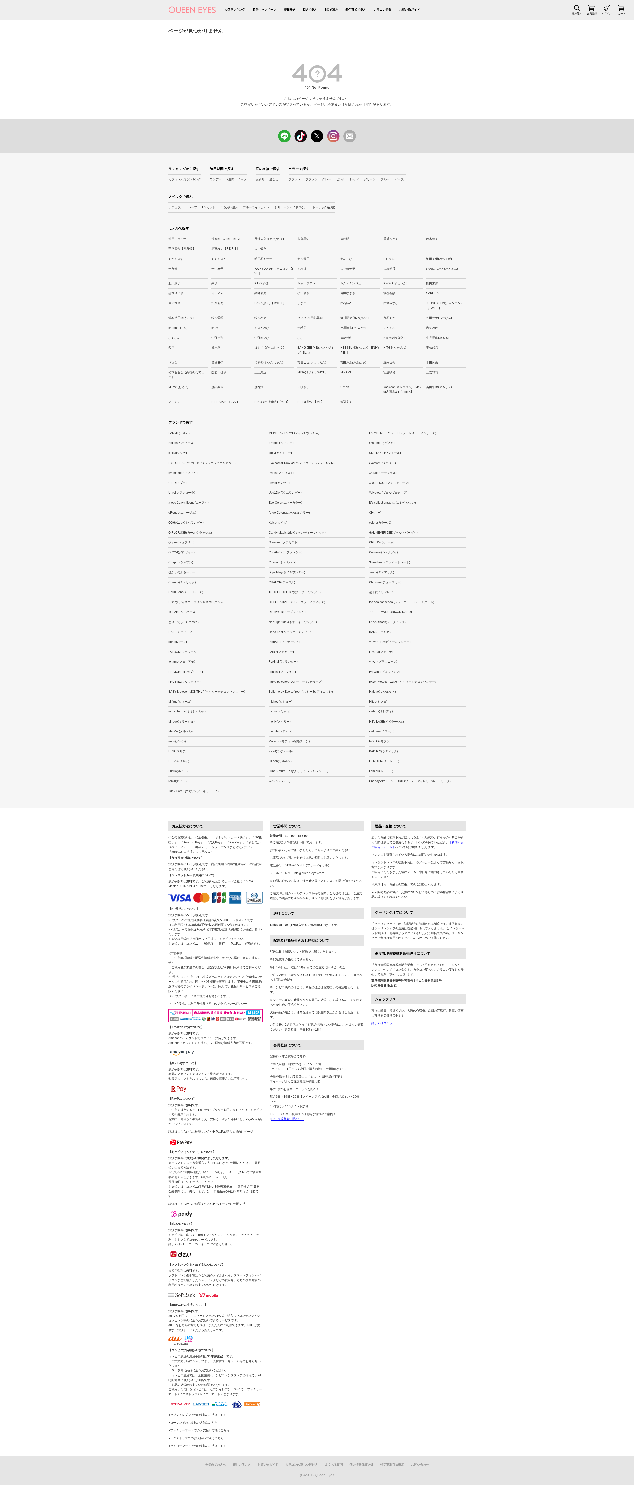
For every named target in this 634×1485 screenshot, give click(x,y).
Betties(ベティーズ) (181, 443)
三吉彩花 (432, 372)
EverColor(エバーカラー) (285, 502)
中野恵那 (217, 338)
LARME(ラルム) (179, 433)
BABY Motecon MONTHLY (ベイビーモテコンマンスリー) (206, 691)
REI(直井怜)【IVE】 (310, 402)
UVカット (208, 207)
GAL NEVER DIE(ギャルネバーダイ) (393, 532)
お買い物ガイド (409, 9)
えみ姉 (301, 268)
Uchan (344, 387)
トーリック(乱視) (323, 207)
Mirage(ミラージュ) (181, 721)
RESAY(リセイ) (178, 761)
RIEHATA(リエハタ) (224, 402)
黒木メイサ (175, 293)
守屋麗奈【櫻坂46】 (182, 248)
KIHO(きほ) (261, 283)
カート (621, 13)
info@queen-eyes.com (309, 873)
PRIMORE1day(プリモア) (185, 672)
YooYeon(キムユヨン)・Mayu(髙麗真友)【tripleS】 (402, 389)
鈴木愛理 (217, 318)
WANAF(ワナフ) (279, 781)
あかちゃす (175, 259)
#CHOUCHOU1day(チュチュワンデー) (295, 592)
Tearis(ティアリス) (381, 572)
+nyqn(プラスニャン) (383, 661)
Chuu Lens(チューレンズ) (185, 592)
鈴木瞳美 (432, 239)
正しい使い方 (242, 1464)
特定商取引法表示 (392, 1464)
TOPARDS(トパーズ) (182, 612)
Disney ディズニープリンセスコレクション (197, 602)
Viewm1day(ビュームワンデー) (390, 642)
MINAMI (345, 372)
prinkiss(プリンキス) (282, 672)
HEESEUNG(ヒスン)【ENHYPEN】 (359, 350)
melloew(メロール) (381, 731)
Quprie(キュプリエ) (181, 542)
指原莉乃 (217, 303)
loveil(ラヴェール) (281, 751)
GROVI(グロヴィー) (181, 552)
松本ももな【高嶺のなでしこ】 (186, 375)
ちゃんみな (261, 328)
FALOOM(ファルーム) (182, 652)
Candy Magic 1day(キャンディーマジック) (297, 532)
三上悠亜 (260, 372)
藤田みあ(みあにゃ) (353, 362)
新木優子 (303, 259)
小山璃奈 (303, 293)
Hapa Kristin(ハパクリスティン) (290, 632)
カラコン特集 (383, 9)
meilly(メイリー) (280, 721)
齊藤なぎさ (347, 293)
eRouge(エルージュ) (182, 512)
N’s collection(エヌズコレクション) (392, 502)
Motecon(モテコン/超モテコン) (289, 741)
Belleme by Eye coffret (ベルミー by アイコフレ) (301, 691)
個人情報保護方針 (361, 1464)
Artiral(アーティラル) (383, 473)
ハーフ (192, 207)
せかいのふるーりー (181, 572)
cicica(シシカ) (177, 453)
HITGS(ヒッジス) (394, 347)
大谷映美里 (347, 268)
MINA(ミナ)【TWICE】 (312, 372)
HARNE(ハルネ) (380, 632)
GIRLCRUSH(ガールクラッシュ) (190, 532)
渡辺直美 (346, 402)
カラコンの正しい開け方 (301, 1464)
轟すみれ (432, 328)
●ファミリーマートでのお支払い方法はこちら (199, 1430)
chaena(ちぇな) (178, 328)
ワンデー (216, 179)
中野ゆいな (261, 338)
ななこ (301, 338)
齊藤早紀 (303, 239)
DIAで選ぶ (310, 9)
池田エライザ (177, 239)
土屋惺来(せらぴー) (353, 328)
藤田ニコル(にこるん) (311, 362)
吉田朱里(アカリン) (439, 387)
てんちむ (389, 328)
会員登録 (592, 13)
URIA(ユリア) (177, 751)
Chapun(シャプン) (180, 562)
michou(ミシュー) (280, 701)
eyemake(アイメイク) (183, 473)
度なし (273, 179)
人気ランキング (234, 9)
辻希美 (301, 328)
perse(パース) (177, 642)
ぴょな (172, 362)
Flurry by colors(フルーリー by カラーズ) (296, 681)
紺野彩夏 (260, 293)
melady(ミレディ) (381, 711)
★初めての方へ (215, 1464)
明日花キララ (263, 259)
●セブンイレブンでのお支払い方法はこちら (197, 1415)
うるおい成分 (229, 207)
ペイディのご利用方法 (231, 1204)
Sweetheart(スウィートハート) (389, 562)
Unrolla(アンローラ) (181, 492)
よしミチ (174, 402)
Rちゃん (389, 259)
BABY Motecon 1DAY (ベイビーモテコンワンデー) (402, 681)
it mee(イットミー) (281, 443)
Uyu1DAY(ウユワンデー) (285, 492)
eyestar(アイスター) (382, 463)
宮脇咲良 (389, 372)
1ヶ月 (243, 179)
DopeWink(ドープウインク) (287, 612)
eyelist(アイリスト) (281, 473)
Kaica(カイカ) (278, 522)
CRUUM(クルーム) (381, 542)
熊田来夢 (432, 283)
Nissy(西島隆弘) (394, 338)
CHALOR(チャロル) (282, 582)
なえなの (174, 338)
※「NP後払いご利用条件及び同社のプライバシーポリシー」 (209, 1003)
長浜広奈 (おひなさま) (269, 239)
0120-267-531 (294, 865)
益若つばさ (218, 372)
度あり (260, 179)
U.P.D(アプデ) (177, 483)
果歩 (214, 283)
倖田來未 (217, 293)
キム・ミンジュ (350, 283)
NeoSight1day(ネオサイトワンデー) (293, 622)
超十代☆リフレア (381, 592)
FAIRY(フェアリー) (281, 652)
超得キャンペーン (264, 9)
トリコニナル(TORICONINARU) (390, 612)
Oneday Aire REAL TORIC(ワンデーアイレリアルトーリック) (410, 781)
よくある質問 (334, 1464)
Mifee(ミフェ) (378, 701)
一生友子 (217, 268)
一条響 (172, 268)
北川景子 (174, 283)
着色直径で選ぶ (355, 9)
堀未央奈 (389, 362)
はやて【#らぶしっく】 (270, 347)
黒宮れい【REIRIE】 (225, 248)
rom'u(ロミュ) (177, 781)
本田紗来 (432, 362)
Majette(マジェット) (382, 691)
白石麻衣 (346, 303)
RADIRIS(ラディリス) (383, 751)
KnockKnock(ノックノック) (387, 622)
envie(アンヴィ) (279, 483)
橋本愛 (215, 347)
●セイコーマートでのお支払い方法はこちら (197, 1446)
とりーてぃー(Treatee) (183, 622)
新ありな (346, 259)
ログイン (607, 13)
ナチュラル (175, 207)
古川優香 (260, 248)
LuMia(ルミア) (178, 771)
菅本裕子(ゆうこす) (181, 318)
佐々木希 (174, 303)
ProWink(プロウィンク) (384, 672)
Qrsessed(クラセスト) (283, 542)
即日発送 (290, 9)
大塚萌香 (389, 268)
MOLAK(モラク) (379, 741)
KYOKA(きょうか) (395, 283)
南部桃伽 (346, 338)
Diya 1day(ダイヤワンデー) (287, 572)
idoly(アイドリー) (280, 453)
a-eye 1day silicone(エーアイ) (188, 502)
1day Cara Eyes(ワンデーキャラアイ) (193, 791)
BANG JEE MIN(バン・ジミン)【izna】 (315, 350)
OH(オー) (375, 512)
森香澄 (258, 387)
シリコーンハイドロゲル (291, 207)
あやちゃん (218, 259)
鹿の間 (344, 239)
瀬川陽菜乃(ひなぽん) (354, 318)
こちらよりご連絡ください (332, 850)
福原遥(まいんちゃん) (268, 362)
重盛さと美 (390, 239)
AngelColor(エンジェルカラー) (289, 512)
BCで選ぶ (331, 9)
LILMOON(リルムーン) (384, 761)
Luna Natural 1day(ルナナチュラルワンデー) (298, 771)
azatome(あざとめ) (382, 443)
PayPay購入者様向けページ (234, 1131)
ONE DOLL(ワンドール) (385, 453)
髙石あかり (390, 318)
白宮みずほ (390, 303)
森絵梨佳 (217, 387)
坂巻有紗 (389, 293)
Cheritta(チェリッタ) (182, 582)
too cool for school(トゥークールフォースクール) (401, 602)
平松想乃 (432, 347)
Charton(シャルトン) (282, 562)
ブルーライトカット (256, 207)
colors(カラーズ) (380, 522)
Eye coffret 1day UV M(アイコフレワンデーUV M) (302, 463)
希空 (171, 347)
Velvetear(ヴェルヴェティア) (388, 492)
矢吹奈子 (303, 387)
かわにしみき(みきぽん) (442, 268)
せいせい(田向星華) (310, 318)
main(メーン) (177, 741)
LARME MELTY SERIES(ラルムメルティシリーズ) (402, 433)
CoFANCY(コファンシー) (285, 552)
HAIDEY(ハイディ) (180, 632)
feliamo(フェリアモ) (181, 661)
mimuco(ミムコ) (279, 711)
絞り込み (577, 13)
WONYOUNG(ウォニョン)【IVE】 (273, 271)
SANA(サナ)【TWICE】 (270, 303)
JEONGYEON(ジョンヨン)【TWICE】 (444, 305)
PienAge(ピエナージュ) (284, 642)
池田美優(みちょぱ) (439, 259)
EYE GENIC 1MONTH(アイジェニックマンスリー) (202, 463)
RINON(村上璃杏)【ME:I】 (272, 402)
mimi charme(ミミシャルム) (187, 711)
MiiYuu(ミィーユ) (179, 701)
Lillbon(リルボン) (280, 761)
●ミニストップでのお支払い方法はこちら (196, 1438)
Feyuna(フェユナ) (381, 652)
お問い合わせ (420, 1464)
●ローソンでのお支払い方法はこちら (193, 1422)
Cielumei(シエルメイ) (383, 552)
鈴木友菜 (260, 318)
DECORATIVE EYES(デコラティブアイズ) (297, 602)
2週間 (230, 179)
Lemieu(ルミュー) (381, 771)
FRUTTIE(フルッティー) (184, 681)
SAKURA (432, 293)
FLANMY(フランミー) (283, 661)
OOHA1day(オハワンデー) (186, 522)
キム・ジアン (306, 283)
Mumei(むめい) (178, 387)
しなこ (301, 303)
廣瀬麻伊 (217, 362)
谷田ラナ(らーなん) (439, 318)
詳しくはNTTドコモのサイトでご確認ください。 (201, 1244)
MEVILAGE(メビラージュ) (386, 721)
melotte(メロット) (280, 731)
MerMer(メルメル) (180, 731)
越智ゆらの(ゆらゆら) (225, 239)
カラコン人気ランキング (184, 179)
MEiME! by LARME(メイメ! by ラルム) (294, 433)
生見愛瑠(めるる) (437, 338)
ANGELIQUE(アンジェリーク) (389, 483)
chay (214, 328)
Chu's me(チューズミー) (385, 582)
